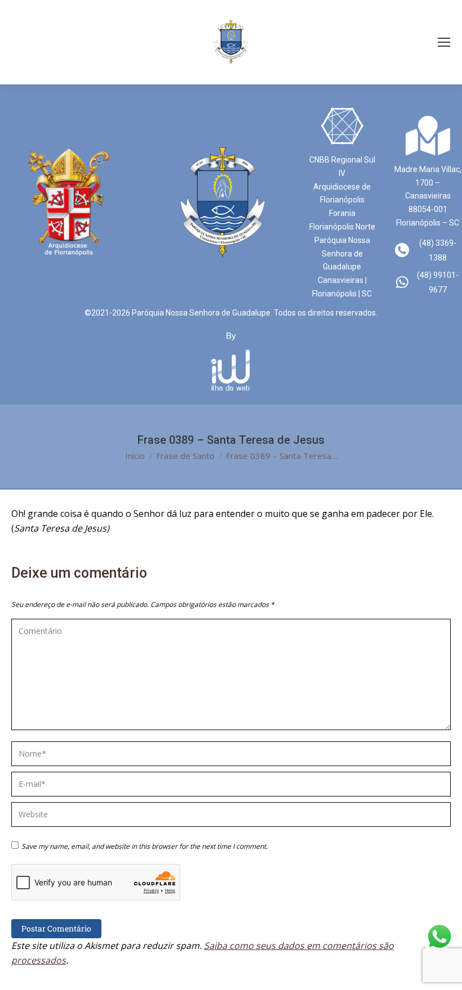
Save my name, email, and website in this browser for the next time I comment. (144, 846)
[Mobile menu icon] (444, 42)
